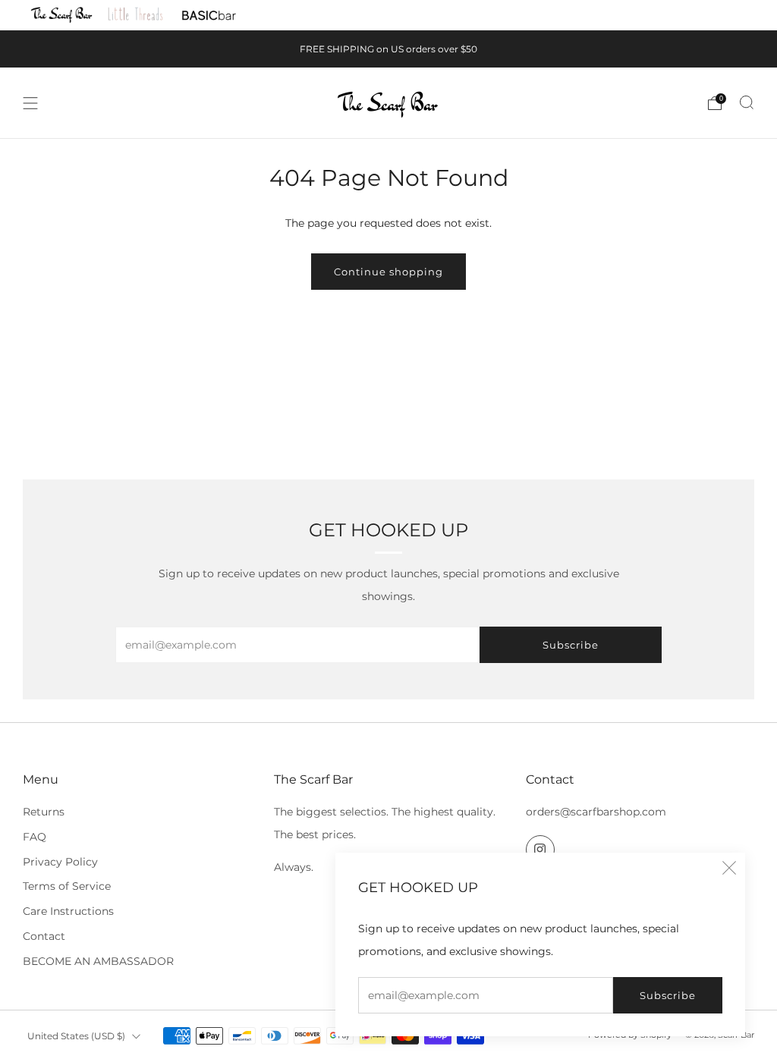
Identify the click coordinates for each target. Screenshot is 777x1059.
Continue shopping (388, 272)
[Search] (746, 102)
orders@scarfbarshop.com (596, 812)
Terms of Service (67, 886)
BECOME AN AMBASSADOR (98, 961)
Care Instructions (68, 911)
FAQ (34, 837)
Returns (43, 812)
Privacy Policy (60, 862)
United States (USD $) (76, 1036)
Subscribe (668, 995)
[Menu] (30, 103)
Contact (44, 936)
